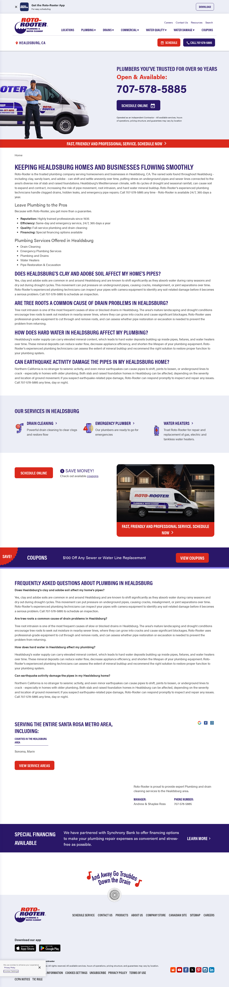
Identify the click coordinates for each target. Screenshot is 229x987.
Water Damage (184, 30)
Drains (108, 30)
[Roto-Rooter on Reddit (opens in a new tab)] (173, 970)
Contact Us (182, 22)
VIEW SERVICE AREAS (34, 765)
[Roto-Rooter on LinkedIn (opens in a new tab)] (211, 970)
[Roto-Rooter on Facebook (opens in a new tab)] (186, 970)
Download (205, 7)
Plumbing (88, 30)
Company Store (156, 915)
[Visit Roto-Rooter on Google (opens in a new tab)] (199, 723)
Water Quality (156, 30)
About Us (137, 915)
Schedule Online (135, 105)
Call (201, 42)
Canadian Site (178, 915)
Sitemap (195, 915)
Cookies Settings (76, 972)
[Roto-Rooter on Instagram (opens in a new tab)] (205, 970)
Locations (67, 30)
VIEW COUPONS (192, 558)
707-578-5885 (152, 88)
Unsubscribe (98, 972)
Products (122, 915)
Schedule (171, 42)
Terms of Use (137, 972)
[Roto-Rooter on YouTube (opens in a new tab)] (179, 970)
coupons (92, 476)
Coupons (207, 30)
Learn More (197, 838)
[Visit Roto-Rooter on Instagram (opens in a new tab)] (212, 723)
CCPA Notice (22, 979)
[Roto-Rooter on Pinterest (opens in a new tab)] (198, 970)
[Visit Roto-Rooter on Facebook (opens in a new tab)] (206, 723)
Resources (197, 22)
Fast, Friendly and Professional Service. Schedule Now (114, 143)
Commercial (130, 30)
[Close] (39, 967)
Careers (168, 22)
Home (18, 155)
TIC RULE (37, 979)
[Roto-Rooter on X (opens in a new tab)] (192, 970)
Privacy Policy (117, 972)
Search (209, 22)
